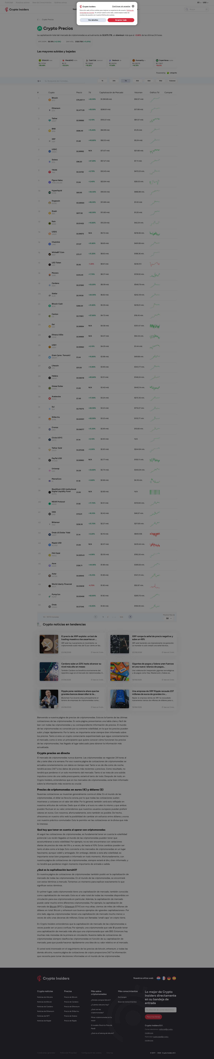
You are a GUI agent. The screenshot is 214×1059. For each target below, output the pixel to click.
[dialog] (107, 13)
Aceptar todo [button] (121, 20)
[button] (93, 20)
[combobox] (133, 6)
